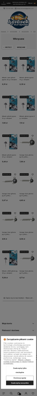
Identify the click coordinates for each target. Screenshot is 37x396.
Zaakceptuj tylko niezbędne (20, 370)
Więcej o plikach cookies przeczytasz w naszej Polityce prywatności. (18, 361)
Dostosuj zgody (20, 378)
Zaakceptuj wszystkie (20, 383)
